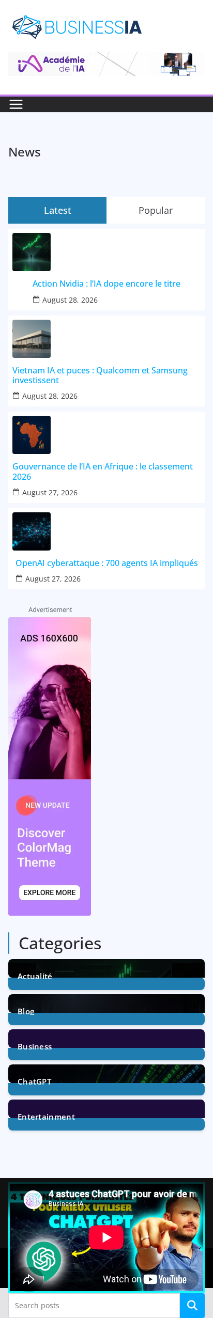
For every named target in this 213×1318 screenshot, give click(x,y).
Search (192, 1305)
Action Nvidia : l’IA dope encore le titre (106, 284)
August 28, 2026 (70, 300)
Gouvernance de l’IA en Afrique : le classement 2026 (102, 471)
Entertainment (46, 1115)
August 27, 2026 (50, 492)
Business (35, 1045)
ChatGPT (34, 1080)
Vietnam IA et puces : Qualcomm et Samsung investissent (100, 375)
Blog (26, 1010)
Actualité (35, 975)
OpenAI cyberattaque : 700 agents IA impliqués (107, 563)
